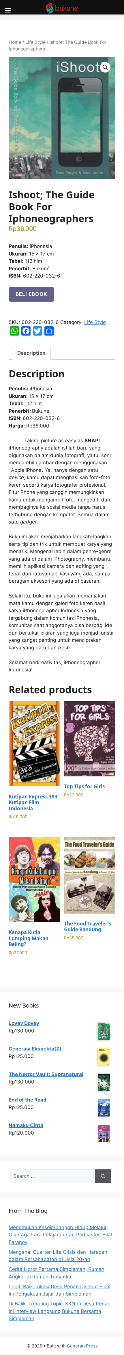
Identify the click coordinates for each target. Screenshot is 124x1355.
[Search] (103, 1176)
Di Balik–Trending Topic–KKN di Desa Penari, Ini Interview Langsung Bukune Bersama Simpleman (60, 1311)
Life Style (35, 42)
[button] (105, 67)
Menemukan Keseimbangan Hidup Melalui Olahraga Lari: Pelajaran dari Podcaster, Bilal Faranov (60, 1234)
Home (15, 42)
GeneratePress (82, 1346)
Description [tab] (31, 353)
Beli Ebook (31, 294)
